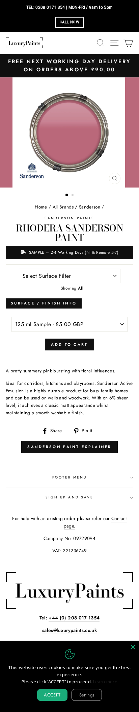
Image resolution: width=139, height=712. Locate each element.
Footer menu (69, 477)
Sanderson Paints (69, 218)
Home (41, 206)
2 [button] (73, 195)
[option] (69, 65)
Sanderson (89, 206)
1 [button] (67, 195)
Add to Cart (69, 344)
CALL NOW (69, 22)
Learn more (105, 682)
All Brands (63, 206)
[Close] (133, 647)
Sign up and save (69, 497)
